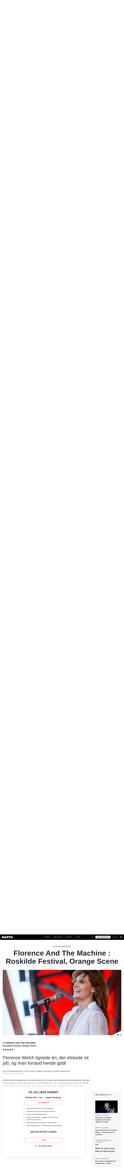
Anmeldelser (57, 937)
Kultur (77, 937)
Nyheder (47, 937)
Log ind (114, 937)
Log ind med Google (44, 1146)
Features (68, 937)
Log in (43, 1140)
